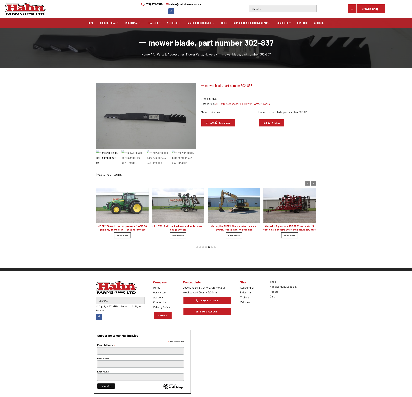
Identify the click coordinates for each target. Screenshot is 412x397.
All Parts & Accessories (229, 103)
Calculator (224, 122)
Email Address (106, 345)
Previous (100, 116)
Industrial (245, 292)
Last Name (103, 371)
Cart (272, 296)
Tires (273, 281)
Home (156, 287)
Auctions (158, 297)
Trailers (244, 297)
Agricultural (247, 287)
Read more (122, 235)
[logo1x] (116, 287)
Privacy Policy (161, 307)
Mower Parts (251, 103)
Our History (160, 292)
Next (192, 116)
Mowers (265, 103)
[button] (313, 183)
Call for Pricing (271, 123)
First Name (103, 358)
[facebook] (171, 11)
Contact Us (159, 302)
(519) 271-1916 (154, 4)
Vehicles (245, 302)
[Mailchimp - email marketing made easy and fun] (173, 389)
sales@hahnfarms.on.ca (185, 4)
